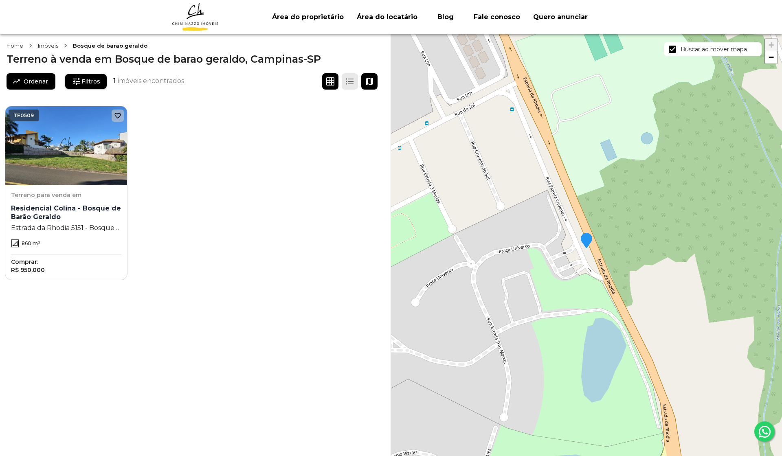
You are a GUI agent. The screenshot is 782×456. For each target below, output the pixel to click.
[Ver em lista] (350, 81)
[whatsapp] (764, 431)
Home (15, 45)
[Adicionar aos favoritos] (118, 116)
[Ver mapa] (369, 81)
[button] (586, 241)
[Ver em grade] (330, 81)
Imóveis (48, 45)
